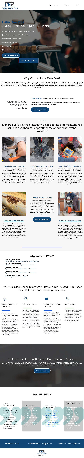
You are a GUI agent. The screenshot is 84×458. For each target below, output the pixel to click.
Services (67, 5)
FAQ (77, 5)
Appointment (53, 5)
